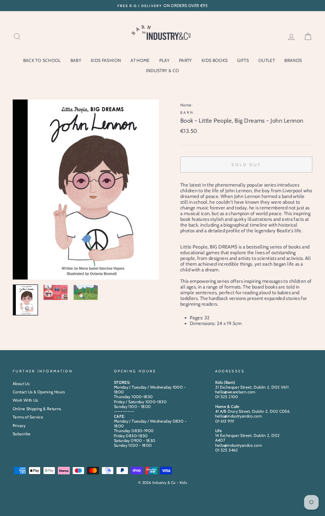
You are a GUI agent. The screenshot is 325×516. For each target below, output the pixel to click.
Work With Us (25, 400)
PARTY (185, 60)
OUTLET (266, 60)
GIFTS (243, 60)
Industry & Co (162, 70)
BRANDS (293, 60)
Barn (187, 112)
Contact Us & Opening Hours (39, 392)
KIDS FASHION (106, 60)
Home (186, 105)
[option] (162, 5)
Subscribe (21, 433)
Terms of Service (28, 417)
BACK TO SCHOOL (42, 60)
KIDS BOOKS (215, 60)
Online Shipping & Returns (37, 408)
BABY (75, 60)
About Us (21, 383)
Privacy (19, 425)
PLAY (164, 60)
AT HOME (139, 60)
